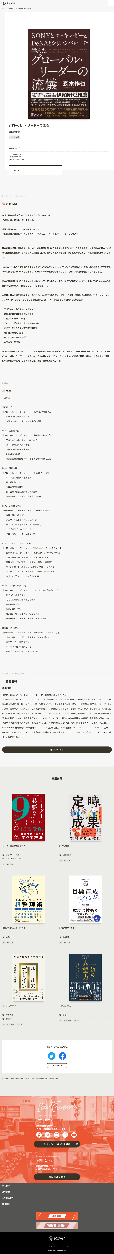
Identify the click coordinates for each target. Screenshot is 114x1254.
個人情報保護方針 (47, 1246)
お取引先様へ (8, 1198)
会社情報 (6, 1204)
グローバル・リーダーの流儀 (23, 8)
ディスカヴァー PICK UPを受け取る (57, 1144)
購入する (16, 170)
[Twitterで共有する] (51, 1056)
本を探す (10, 8)
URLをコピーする (57, 1065)
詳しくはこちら (57, 749)
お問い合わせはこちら (57, 1177)
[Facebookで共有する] (62, 1056)
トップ (4, 8)
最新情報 (6, 1192)
